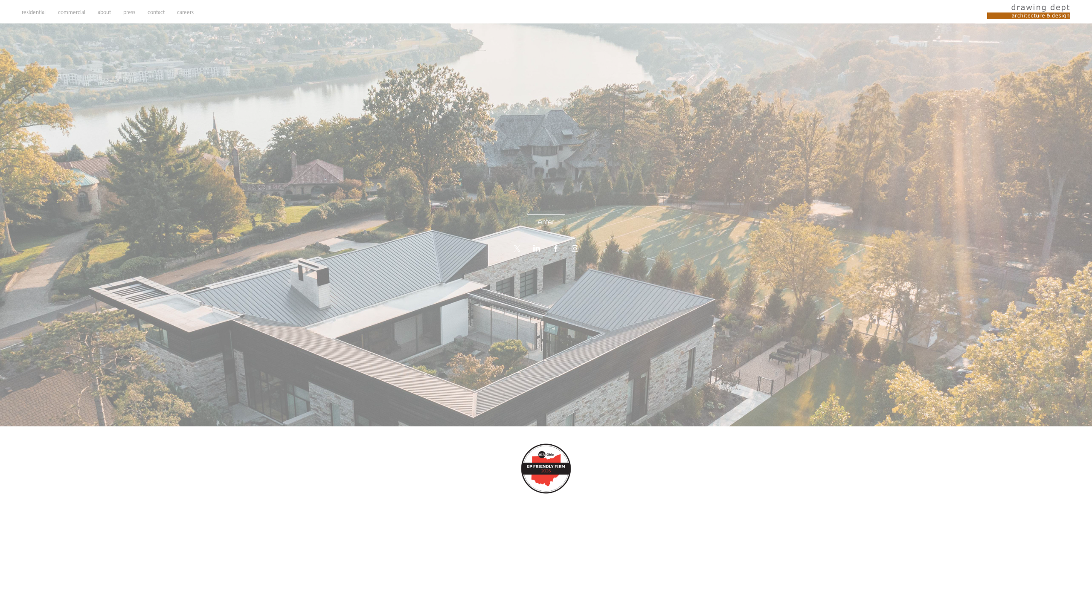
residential (34, 12)
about (104, 12)
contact (156, 12)
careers (185, 12)
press (129, 12)
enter (546, 221)
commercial (71, 12)
